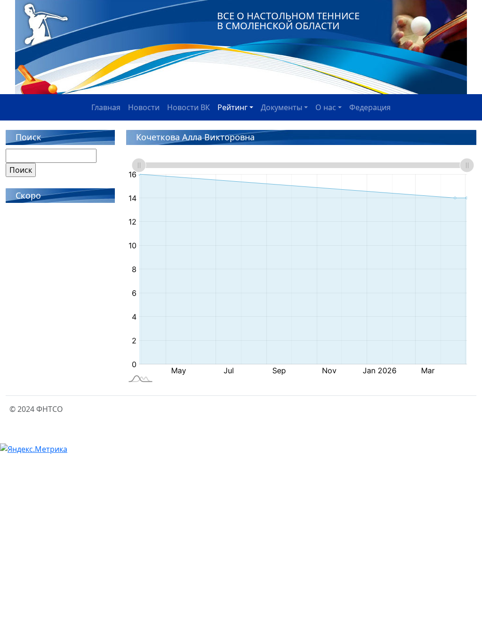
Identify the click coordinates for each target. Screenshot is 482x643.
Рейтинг (232, 107)
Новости (144, 107)
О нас (325, 107)
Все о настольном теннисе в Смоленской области (288, 20)
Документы (281, 107)
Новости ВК (188, 107)
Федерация (370, 107)
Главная (105, 107)
